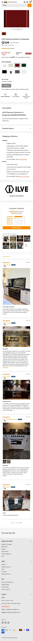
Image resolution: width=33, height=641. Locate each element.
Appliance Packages (7, 544)
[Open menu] (2, 2)
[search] (15, 5)
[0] (30, 2)
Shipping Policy (5, 584)
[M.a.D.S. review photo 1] (16, 390)
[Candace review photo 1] (16, 336)
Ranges (3, 549)
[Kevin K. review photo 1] (16, 500)
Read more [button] (5, 367)
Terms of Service (6, 589)
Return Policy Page (24, 176)
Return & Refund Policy (7, 582)
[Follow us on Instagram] (5, 623)
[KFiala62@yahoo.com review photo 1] (16, 441)
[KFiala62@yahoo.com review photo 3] (8, 461)
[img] (6, 262)
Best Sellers (5, 546)
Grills (3, 556)
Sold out (6, 85)
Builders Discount (6, 574)
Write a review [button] (17, 227)
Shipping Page (23, 159)
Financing (4, 571)
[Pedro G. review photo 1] (16, 286)
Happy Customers (6, 566)
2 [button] (14, 522)
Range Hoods (5, 551)
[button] (5, 48)
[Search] (29, 5)
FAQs (3, 569)
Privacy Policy (5, 587)
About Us (4, 564)
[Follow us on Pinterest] (8, 623)
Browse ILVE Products (16, 196)
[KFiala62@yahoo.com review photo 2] (4, 461)
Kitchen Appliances (6, 554)
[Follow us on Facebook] (3, 623)
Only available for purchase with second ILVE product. (15, 89)
